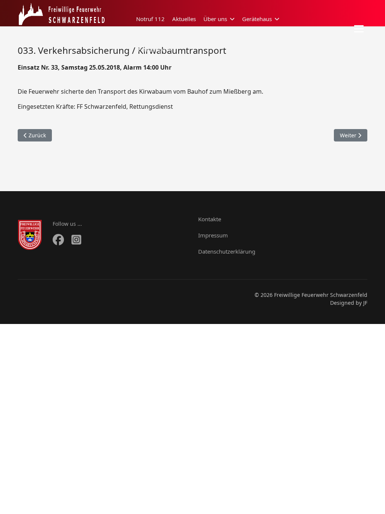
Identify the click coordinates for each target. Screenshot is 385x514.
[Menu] (359, 29)
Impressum (213, 235)
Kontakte (209, 219)
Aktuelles (184, 19)
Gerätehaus (257, 19)
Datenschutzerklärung (226, 251)
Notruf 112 (150, 19)
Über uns (215, 19)
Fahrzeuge (151, 49)
